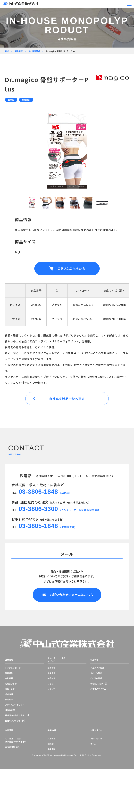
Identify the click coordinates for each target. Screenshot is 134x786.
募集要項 (51, 748)
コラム (50, 683)
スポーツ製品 (96, 673)
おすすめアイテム (98, 688)
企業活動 (9, 730)
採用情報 (52, 730)
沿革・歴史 (10, 688)
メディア (51, 688)
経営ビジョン (11, 683)
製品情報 (19, 51)
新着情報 (51, 667)
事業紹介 (9, 699)
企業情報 (9, 659)
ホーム (93, 743)
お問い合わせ (96, 730)
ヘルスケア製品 (97, 667)
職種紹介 (51, 743)
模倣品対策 (10, 710)
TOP (7, 51)
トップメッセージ (13, 667)
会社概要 (9, 678)
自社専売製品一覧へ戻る (67, 399)
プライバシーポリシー (15, 704)
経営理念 (9, 673)
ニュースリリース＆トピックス (57, 660)
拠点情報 (9, 694)
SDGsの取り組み (12, 746)
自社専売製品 (34, 51)
